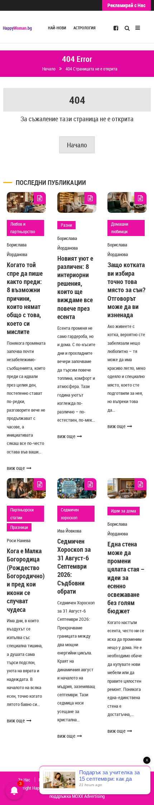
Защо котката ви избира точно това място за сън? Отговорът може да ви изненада (126, 289)
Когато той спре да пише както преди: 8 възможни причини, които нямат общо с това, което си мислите (25, 298)
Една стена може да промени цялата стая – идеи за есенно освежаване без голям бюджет (126, 577)
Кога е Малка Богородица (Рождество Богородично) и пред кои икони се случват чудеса (26, 580)
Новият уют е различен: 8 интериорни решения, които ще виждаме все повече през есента (75, 287)
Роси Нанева (18, 540)
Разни (66, 225)
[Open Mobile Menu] (137, 27)
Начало (77, 145)
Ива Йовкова (69, 530)
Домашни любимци (119, 228)
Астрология (84, 27)
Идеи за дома (123, 511)
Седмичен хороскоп (70, 513)
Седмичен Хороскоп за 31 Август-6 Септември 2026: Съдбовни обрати (74, 566)
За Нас (24, 779)
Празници (19, 527)
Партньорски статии (22, 513)
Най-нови (57, 27)
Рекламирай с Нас (126, 5)
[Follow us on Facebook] (116, 27)
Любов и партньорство (22, 228)
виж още (16, 468)
